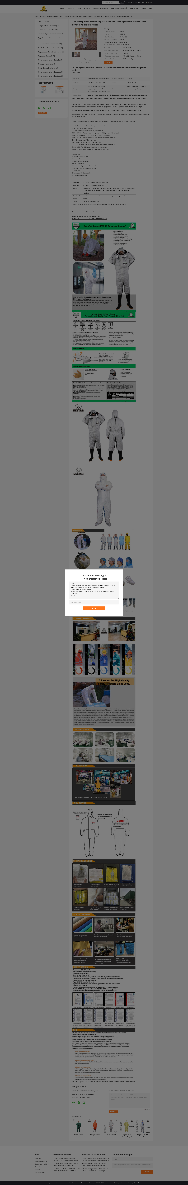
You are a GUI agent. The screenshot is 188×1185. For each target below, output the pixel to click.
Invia (94, 608)
